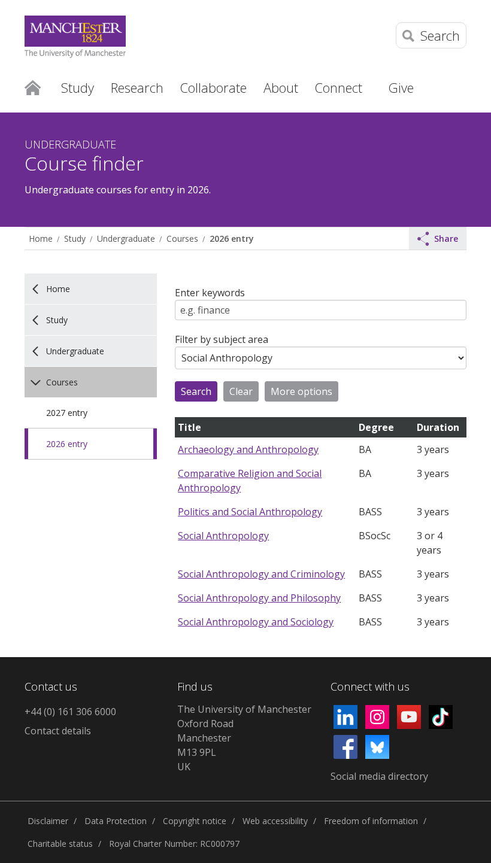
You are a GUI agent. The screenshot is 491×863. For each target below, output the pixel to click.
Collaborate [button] (213, 87)
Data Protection (115, 820)
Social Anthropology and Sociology (256, 621)
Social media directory (379, 776)
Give (401, 87)
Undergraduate (126, 238)
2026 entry (231, 238)
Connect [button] (338, 87)
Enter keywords (210, 292)
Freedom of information (371, 820)
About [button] (280, 87)
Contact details (58, 730)
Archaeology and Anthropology (248, 449)
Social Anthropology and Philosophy (259, 597)
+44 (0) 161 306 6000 (70, 711)
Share (446, 238)
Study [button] (77, 87)
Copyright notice (194, 820)
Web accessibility (275, 820)
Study (75, 238)
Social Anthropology (223, 535)
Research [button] (137, 87)
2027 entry (66, 412)
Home (33, 87)
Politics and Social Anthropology (250, 511)
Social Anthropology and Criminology (261, 574)
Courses (182, 238)
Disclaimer (48, 820)
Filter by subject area (221, 339)
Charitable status (60, 843)
